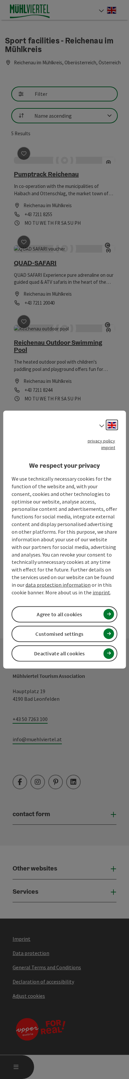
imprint (108, 447)
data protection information (58, 584)
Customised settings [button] (59, 633)
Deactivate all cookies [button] (59, 653)
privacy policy (101, 441)
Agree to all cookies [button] (59, 614)
